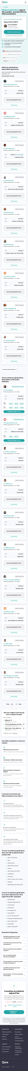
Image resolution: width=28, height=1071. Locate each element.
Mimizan (10, 882)
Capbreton (11, 873)
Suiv (20, 704)
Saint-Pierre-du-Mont (14, 871)
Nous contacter (5, 1049)
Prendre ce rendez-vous (14, 32)
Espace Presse (5, 1051)
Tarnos (9, 868)
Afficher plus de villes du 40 (15, 884)
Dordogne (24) (12, 910)
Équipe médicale (19, 1034)
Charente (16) (11, 899)
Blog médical (18, 1032)
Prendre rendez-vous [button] (14, 411)
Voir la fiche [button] (14, 105)
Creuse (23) (11, 907)
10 (16, 704)
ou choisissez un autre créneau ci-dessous (14, 35)
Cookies (17, 1054)
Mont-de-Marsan (12, 857)
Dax (9, 860)
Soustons (10, 876)
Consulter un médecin (13, 1012)
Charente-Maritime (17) (14, 902)
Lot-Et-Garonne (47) (13, 915)
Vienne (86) (11, 924)
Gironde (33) (11, 913)
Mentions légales (6, 1066)
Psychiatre (4, 1039)
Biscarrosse (11, 863)
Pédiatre (4, 1036)
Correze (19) (11, 905)
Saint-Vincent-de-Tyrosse (15, 879)
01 (12, 704)
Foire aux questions (6, 1046)
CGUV (12, 1066)
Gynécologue (5, 1034)
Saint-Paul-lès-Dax (13, 865)
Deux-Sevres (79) (12, 921)
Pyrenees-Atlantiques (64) (15, 918)
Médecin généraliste (6, 1032)
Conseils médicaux (19, 1040)
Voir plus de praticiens (9, 369)
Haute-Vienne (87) (13, 926)
